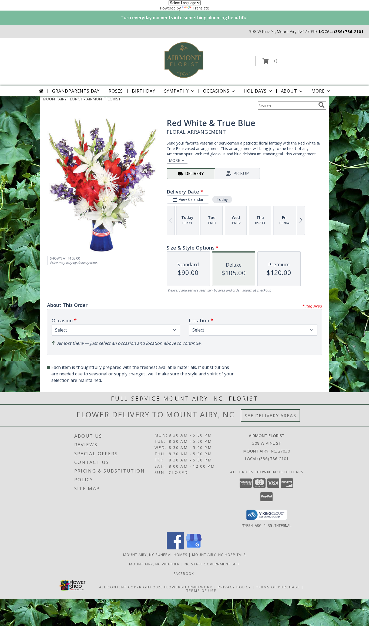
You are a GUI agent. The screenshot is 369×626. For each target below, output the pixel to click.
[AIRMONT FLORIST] (184, 59)
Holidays (255, 91)
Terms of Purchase (278, 587)
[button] (270, 61)
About (289, 91)
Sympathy (176, 91)
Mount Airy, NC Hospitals (219, 554)
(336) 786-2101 (349, 31)
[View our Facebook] (175, 547)
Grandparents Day (76, 91)
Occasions (216, 91)
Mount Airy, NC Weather (154, 564)
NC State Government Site (212, 564)
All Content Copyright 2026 (131, 587)
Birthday (143, 91)
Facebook (184, 573)
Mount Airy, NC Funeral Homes (155, 554)
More (318, 91)
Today (222, 199)
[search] (321, 105)
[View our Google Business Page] (193, 547)
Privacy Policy (234, 587)
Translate (201, 8)
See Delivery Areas (270, 415)
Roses (116, 91)
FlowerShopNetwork (188, 587)
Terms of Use (201, 590)
